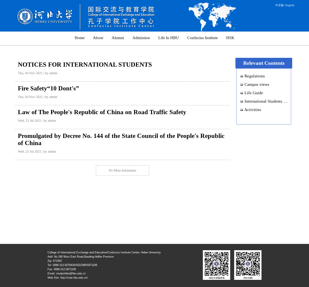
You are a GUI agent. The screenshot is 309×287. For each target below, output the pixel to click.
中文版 (279, 5)
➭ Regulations (252, 76)
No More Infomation (122, 170)
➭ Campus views (254, 84)
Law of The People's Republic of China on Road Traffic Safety (102, 111)
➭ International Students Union (267, 101)
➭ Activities (250, 109)
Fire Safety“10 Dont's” (48, 88)
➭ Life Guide (251, 92)
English (289, 5)
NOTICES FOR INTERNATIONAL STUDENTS (85, 64)
